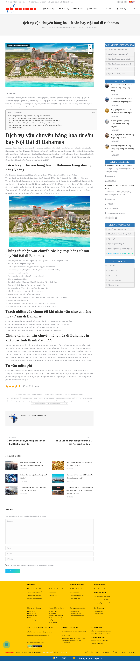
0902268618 (110, 204)
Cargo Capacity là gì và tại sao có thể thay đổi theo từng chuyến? (121, 124)
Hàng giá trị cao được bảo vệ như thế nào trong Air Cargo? (79, 463)
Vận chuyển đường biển (116, 74)
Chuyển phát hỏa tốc (74, 592)
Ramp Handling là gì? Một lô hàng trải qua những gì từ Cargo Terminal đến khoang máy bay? (79, 490)
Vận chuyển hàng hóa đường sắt (34, 595)
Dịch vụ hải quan (15, 398)
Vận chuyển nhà (113, 285)
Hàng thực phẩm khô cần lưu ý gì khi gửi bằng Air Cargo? (122, 136)
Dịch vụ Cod (112, 275)
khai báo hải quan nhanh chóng (65, 398)
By (53, 394)
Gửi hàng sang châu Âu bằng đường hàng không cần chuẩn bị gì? (122, 149)
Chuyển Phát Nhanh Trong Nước (119, 234)
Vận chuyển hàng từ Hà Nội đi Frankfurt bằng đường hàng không (32, 463)
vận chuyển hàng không (38, 403)
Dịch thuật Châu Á (47, 652)
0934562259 (110, 176)
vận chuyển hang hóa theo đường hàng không (79, 401)
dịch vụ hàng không (27, 398)
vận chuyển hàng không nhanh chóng (57, 403)
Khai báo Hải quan (115, 69)
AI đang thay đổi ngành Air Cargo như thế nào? (33, 476)
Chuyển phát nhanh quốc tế (118, 54)
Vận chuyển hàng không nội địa (119, 59)
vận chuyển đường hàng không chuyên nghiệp (19, 401)
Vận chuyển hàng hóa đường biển (34, 598)
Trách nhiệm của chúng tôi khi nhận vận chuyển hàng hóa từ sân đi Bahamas (36, 123)
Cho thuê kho (112, 270)
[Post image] (11, 465)
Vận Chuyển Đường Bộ (116, 244)
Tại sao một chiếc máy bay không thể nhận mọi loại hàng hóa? (33, 488)
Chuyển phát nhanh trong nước (77, 595)
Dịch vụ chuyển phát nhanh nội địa (102, 596)
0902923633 (111, 181)
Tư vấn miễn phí (17, 127)
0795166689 (110, 199)
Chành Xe (111, 265)
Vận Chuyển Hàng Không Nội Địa (120, 248)
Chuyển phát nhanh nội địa (117, 49)
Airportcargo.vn (112, 209)
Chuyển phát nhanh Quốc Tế (118, 229)
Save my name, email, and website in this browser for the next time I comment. (30, 565)
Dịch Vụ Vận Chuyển (115, 239)
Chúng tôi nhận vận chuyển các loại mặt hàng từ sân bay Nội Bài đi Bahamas (36, 120)
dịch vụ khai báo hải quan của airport (44, 398)
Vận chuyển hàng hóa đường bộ (56, 588)
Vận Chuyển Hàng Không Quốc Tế (18, 45)
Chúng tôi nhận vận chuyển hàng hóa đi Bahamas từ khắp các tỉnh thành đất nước (37, 125)
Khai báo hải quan (114, 280)
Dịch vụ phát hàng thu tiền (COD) (101, 599)
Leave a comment (77, 394)
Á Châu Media (62, 652)
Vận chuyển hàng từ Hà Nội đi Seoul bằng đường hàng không (121, 100)
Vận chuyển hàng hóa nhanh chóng (55, 401)
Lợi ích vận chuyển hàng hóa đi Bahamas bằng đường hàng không (32, 118)
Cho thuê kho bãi (52, 592)
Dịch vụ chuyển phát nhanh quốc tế (102, 603)
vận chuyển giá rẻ (39, 401)
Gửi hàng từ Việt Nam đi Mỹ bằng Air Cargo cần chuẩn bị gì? (79, 476)
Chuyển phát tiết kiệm (75, 598)
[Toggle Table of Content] (92, 112)
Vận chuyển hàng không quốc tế (119, 64)
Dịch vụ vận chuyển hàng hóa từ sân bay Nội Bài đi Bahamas (29, 116)
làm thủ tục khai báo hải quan (84, 398)
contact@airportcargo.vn (116, 213)
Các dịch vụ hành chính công (76, 588)
